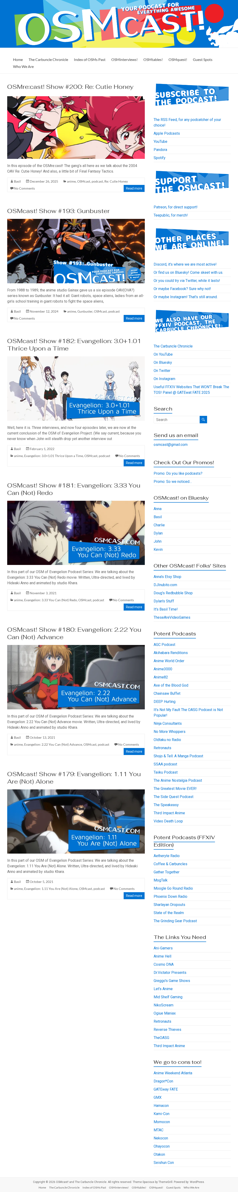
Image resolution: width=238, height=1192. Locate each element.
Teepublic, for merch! (171, 215)
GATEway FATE (166, 1089)
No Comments (24, 188)
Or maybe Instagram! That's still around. (186, 297)
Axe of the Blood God (171, 685)
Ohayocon (162, 1146)
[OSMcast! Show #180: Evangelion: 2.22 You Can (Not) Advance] (76, 647)
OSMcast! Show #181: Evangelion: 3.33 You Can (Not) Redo (73, 489)
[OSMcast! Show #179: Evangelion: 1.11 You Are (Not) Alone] (76, 791)
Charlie (159, 525)
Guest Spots (202, 59)
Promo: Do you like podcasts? (178, 473)
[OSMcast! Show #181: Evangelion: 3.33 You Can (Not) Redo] (76, 503)
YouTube (160, 141)
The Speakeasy (166, 805)
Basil (17, 181)
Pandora (160, 149)
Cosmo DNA (164, 964)
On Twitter (162, 370)
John (158, 541)
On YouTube (163, 354)
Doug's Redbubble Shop (173, 593)
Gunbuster (85, 311)
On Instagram (164, 379)
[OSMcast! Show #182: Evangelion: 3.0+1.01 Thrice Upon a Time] (76, 358)
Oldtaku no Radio (167, 740)
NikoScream (163, 1005)
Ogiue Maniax (165, 1013)
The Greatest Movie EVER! (175, 788)
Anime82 (161, 677)
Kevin (158, 549)
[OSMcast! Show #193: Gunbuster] (76, 221)
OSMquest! (178, 59)
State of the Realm (169, 913)
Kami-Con (161, 1114)
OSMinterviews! (124, 59)
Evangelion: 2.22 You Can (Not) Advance (53, 744)
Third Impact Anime (169, 813)
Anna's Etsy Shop (167, 576)
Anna (158, 509)
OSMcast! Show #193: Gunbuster (58, 211)
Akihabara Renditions (171, 653)
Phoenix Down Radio (170, 896)
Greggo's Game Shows (172, 980)
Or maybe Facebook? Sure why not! (182, 289)
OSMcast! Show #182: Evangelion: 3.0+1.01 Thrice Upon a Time (74, 344)
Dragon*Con (163, 1081)
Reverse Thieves (167, 1029)
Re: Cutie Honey (116, 181)
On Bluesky (163, 362)
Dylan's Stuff (164, 601)
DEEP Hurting (164, 701)
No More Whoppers (169, 731)
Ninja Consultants (168, 723)
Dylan (158, 533)
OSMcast (83, 181)
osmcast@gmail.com (171, 444)
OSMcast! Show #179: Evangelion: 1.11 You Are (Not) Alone (74, 777)
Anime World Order (169, 661)
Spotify (159, 158)
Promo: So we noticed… (173, 481)
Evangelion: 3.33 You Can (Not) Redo (50, 600)
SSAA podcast (165, 764)
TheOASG (161, 1037)
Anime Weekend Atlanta (173, 1073)
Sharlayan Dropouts (169, 904)
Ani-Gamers (163, 948)
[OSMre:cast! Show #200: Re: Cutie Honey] (76, 97)
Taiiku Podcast (166, 772)
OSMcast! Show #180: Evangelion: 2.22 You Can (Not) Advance (74, 633)
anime (71, 181)
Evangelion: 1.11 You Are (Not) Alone (51, 889)
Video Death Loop (168, 821)
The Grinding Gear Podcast (175, 921)
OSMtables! (153, 59)
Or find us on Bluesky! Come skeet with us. (188, 272)
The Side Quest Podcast (173, 797)
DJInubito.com (165, 585)
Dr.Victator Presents (170, 972)
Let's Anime (163, 989)
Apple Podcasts (167, 133)
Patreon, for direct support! (176, 207)
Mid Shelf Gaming (168, 997)
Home (18, 59)
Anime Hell (162, 956)
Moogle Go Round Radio (173, 888)
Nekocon (161, 1138)
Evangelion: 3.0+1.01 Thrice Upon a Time (53, 456)
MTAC (158, 1130)
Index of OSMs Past (90, 59)
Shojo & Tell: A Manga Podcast (178, 756)
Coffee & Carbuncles (170, 864)
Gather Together (166, 872)
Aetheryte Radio (167, 856)
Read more (134, 188)
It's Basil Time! (166, 609)
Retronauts (162, 748)
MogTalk (161, 880)
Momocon (162, 1122)
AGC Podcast (164, 644)
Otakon (159, 1154)
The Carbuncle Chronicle (48, 59)
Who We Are (23, 66)
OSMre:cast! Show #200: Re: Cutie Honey (70, 87)
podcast (97, 181)
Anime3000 (163, 669)
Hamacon (161, 1105)
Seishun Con (164, 1162)
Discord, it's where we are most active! (185, 264)
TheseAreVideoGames (172, 617)
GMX (158, 1097)
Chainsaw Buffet (167, 693)
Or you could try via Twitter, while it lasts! (187, 280)
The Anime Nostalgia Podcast (178, 780)
